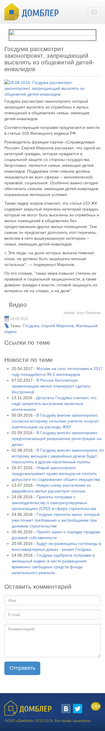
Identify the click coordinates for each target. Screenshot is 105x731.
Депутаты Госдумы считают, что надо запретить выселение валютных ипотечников (54, 403)
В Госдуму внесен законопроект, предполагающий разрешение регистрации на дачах (56, 438)
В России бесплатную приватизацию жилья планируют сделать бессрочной (51, 386)
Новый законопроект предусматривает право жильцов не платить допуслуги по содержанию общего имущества (56, 473)
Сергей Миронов (57, 325)
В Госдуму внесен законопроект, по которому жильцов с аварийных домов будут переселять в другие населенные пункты (58, 456)
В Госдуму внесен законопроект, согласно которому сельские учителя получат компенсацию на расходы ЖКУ (55, 421)
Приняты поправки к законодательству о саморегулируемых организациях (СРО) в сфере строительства (54, 503)
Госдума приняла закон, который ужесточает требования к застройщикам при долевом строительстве (56, 520)
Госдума (31, 325)
